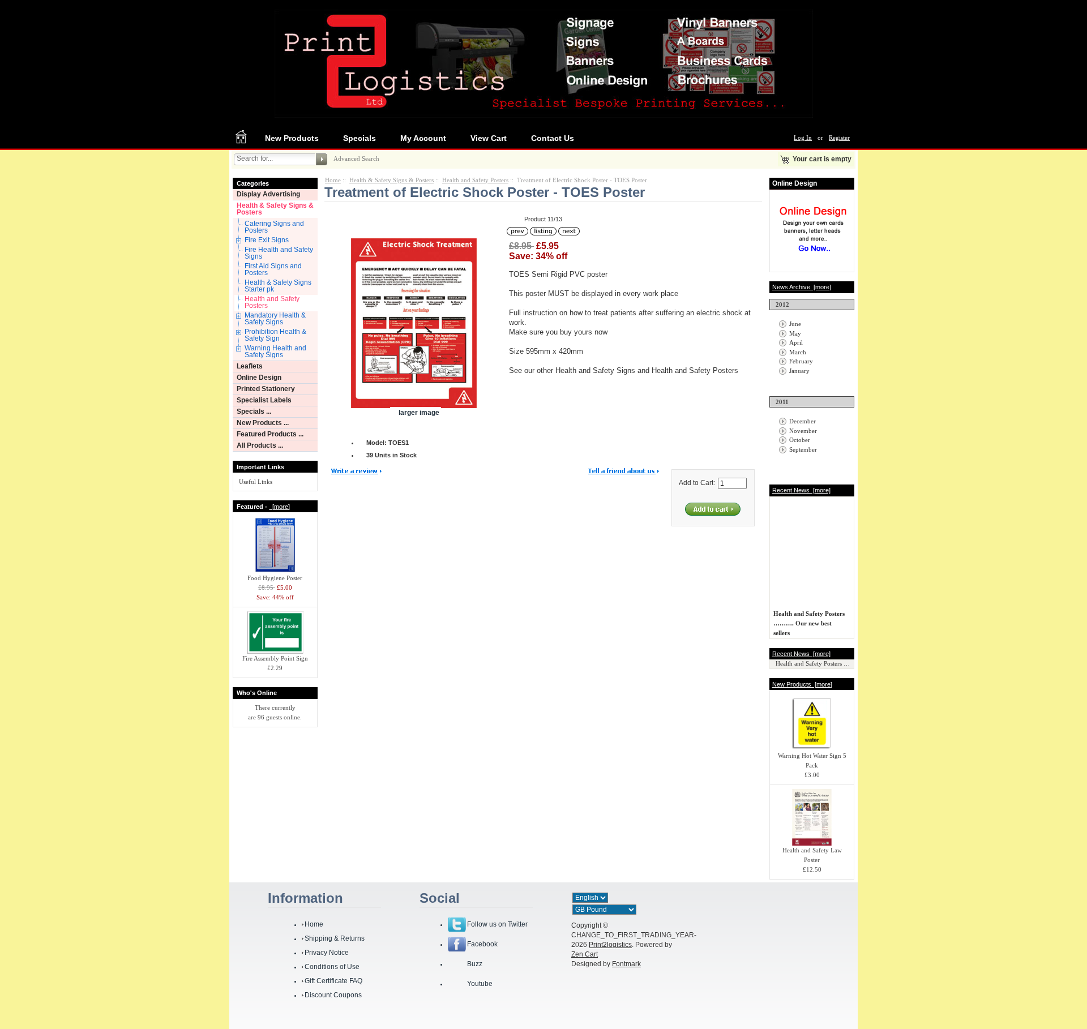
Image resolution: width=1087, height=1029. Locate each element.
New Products (292, 138)
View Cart (488, 138)
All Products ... (260, 445)
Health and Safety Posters (272, 302)
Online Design (259, 377)
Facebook (482, 944)
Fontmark (626, 964)
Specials (359, 138)
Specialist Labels (264, 400)
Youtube (480, 983)
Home (333, 180)
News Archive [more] (801, 287)
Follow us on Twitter (497, 924)
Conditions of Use (332, 966)
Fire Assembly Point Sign (275, 658)
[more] (279, 506)
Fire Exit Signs (267, 240)
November (803, 430)
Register (839, 137)
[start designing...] (813, 255)
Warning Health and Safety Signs (275, 351)
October (799, 439)
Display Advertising (268, 194)
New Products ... (263, 422)
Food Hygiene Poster (274, 577)
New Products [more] (802, 684)
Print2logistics (610, 944)
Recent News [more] (801, 490)
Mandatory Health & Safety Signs (275, 318)
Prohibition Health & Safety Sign (275, 335)
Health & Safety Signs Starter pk (278, 286)
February (801, 361)
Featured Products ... (270, 434)
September (803, 449)
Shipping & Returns (335, 938)
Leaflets (250, 366)
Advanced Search (356, 158)
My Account (423, 138)
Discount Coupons (333, 995)
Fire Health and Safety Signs (279, 253)
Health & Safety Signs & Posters (275, 209)
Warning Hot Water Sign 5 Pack (812, 760)
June (795, 323)
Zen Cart (584, 954)
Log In (803, 137)
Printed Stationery (266, 388)
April (796, 342)
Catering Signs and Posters (274, 227)
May (795, 333)
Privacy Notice (327, 952)
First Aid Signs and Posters (273, 269)
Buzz (474, 964)
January (799, 370)
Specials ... (254, 411)
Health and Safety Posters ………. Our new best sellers (809, 620)
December (802, 421)
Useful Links (255, 481)
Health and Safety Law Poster (812, 855)
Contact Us (552, 138)
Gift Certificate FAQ (333, 980)
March (797, 352)
